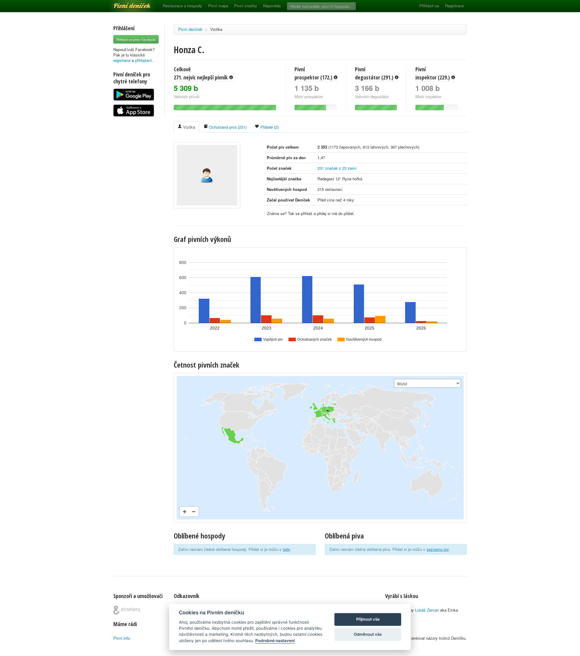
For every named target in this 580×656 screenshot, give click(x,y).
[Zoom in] (184, 511)
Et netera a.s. (126, 610)
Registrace (454, 5)
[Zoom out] (193, 511)
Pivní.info (121, 638)
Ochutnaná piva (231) (227, 127)
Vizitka (216, 29)
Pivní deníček (125, 3)
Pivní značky (245, 5)
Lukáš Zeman (427, 610)
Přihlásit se (429, 5)
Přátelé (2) (269, 127)
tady (286, 549)
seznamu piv (438, 549)
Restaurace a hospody (182, 5)
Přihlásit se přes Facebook (136, 39)
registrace (121, 60)
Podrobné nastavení (275, 640)
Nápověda (272, 5)
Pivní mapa (218, 5)
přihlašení (143, 60)
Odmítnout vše (368, 634)
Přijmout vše (368, 619)
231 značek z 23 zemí (336, 168)
